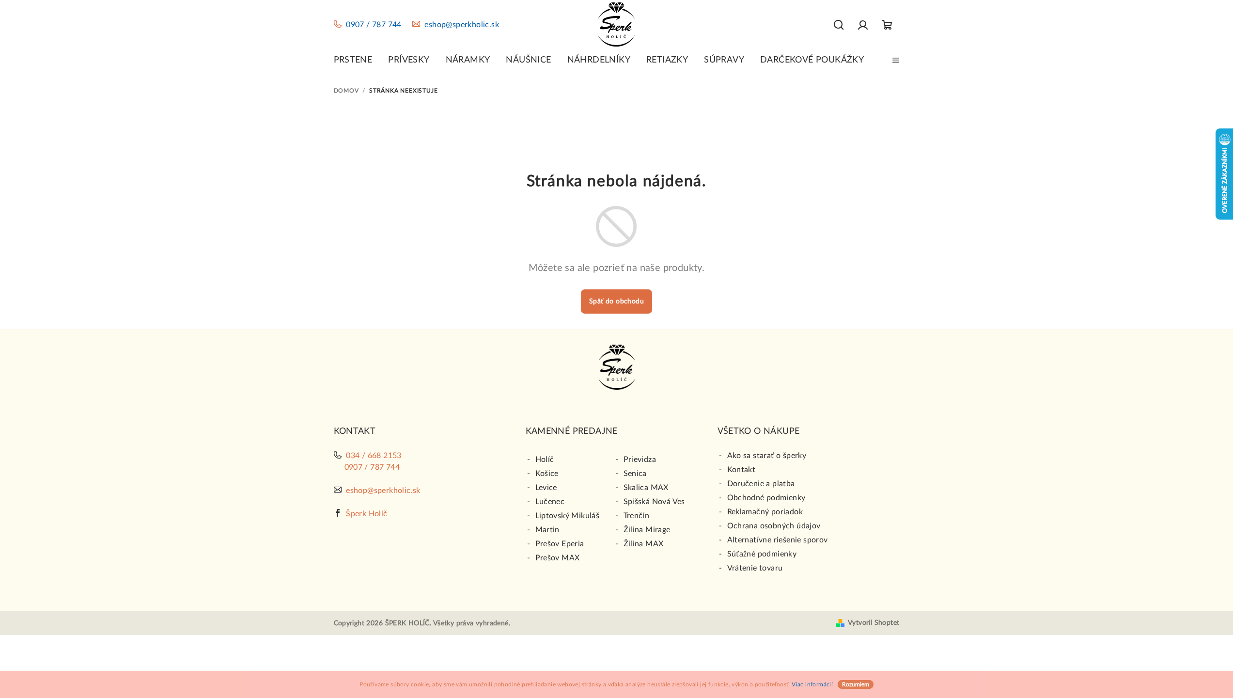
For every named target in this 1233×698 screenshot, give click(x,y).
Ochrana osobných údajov (774, 526)
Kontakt (741, 470)
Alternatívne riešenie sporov (777, 540)
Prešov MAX (557, 558)
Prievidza (640, 459)
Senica (635, 473)
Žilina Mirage (647, 530)
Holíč (544, 459)
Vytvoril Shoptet (873, 622)
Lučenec (550, 502)
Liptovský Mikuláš (567, 516)
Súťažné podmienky (762, 554)
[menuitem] (353, 60)
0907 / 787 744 (374, 25)
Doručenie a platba (761, 484)
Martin (547, 530)
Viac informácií (812, 684)
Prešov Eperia (559, 544)
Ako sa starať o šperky (767, 456)
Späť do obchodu (616, 301)
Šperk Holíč (366, 514)
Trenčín (637, 516)
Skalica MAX (646, 488)
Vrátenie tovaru (755, 568)
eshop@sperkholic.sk (461, 25)
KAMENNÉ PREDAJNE (572, 431)
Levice (546, 488)
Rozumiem (855, 684)
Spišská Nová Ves (654, 502)
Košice (547, 473)
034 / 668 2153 (374, 456)
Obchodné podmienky (766, 498)
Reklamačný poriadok (765, 512)
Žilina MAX (644, 544)
